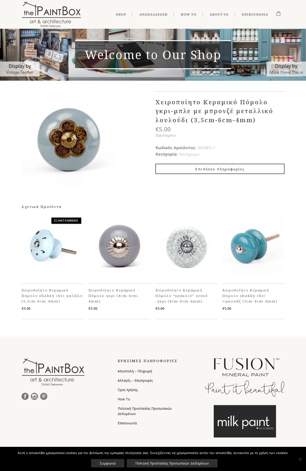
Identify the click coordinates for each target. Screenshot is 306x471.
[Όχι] (300, 459)
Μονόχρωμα (189, 154)
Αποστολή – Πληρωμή (135, 371)
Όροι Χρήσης (128, 389)
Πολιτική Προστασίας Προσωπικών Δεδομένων (145, 411)
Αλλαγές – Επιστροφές (135, 380)
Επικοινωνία (127, 423)
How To (124, 399)
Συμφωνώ (108, 463)
